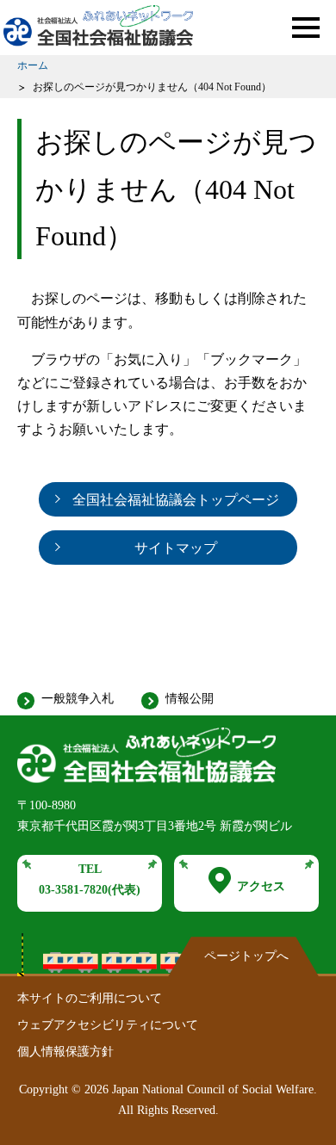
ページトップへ (246, 956)
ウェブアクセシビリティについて (107, 1024)
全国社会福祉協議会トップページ (175, 499)
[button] (306, 27)
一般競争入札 (77, 698)
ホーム (32, 65)
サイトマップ (175, 548)
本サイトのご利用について (89, 998)
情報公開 (189, 698)
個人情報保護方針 (65, 1051)
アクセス (261, 886)
